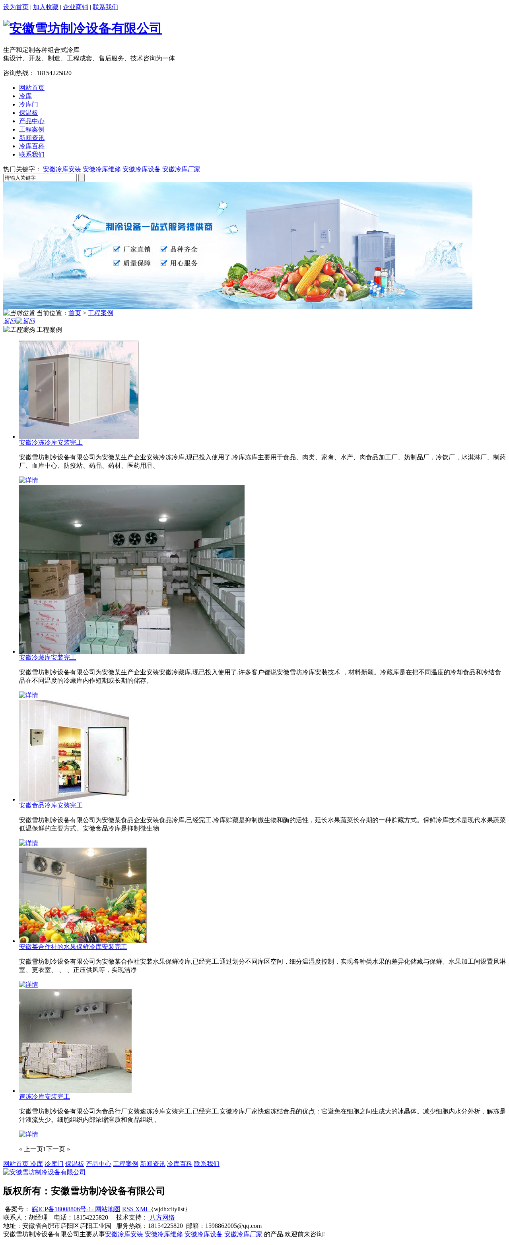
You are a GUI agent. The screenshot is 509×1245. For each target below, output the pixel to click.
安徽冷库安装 (62, 169)
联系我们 (105, 7)
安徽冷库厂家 (181, 169)
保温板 (28, 112)
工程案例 (32, 129)
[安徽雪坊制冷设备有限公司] (82, 28)
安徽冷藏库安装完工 (47, 657)
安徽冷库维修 (102, 169)
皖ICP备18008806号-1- (62, 1209)
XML (143, 1209)
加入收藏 (45, 7)
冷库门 (28, 104)
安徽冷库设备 (141, 169)
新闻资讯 (32, 137)
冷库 (25, 96)
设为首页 (16, 7)
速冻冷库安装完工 (44, 1096)
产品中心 (32, 121)
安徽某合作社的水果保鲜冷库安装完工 (73, 946)
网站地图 (106, 1209)
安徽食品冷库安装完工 (51, 805)
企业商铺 (75, 7)
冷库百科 (32, 146)
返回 (9, 321)
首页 (74, 313)
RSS (128, 1209)
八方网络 (161, 1217)
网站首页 (32, 87)
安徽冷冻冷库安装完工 (51, 442)
